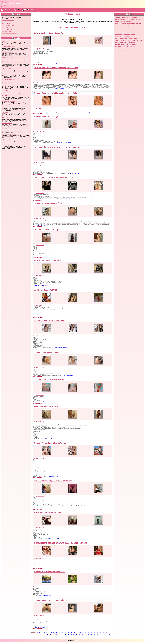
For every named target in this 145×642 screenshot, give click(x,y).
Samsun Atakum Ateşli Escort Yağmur (50, 600)
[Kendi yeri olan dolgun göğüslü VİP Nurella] (47, 488)
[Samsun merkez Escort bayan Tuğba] (47, 451)
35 (47, 634)
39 (59, 634)
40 (62, 634)
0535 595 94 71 (40, 615)
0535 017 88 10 (40, 367)
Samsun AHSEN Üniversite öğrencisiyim (51, 203)
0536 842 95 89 (40, 82)
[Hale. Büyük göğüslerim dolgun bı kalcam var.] (47, 185)
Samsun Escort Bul (15, 4)
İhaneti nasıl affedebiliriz (7, 123)
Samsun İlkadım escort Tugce (47, 230)
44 (74, 634)
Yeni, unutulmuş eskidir (7, 57)
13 (65, 632)
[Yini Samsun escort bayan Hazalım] (47, 387)
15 (71, 632)
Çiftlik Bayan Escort (6, 27)
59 (72, 637)
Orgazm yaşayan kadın (7, 52)
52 (97, 634)
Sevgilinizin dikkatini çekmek (8, 46)
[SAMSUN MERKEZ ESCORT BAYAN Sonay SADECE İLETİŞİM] (47, 551)
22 (91, 632)
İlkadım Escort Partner (6, 31)
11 (59, 632)
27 (106, 632)
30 (32, 634)
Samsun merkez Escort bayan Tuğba (50, 443)
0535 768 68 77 (40, 305)
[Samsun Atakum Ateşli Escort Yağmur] (47, 608)
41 (65, 634)
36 (50, 634)
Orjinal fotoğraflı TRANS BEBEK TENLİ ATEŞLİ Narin (57, 147)
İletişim (18, 9)
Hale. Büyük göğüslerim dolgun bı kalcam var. (54, 178)
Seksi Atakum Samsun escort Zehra (49, 321)
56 (109, 634)
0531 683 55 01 (40, 421)
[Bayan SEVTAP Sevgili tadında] (47, 520)
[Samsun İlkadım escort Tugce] (47, 237)
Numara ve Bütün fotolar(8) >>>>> (64, 142)
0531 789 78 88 (40, 245)
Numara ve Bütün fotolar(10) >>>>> (50, 401)
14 (68, 632)
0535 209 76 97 (40, 108)
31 (35, 634)
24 (97, 632)
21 (88, 632)
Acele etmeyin (5, 112)
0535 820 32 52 (40, 48)
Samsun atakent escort (6, 34)
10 (56, 632)
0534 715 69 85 (40, 131)
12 (62, 632)
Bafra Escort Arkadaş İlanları (7, 23)
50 (91, 634)
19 (83, 632)
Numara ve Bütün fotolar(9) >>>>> (55, 476)
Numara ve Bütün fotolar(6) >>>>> (77, 173)
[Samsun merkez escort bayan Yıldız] (47, 579)
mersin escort (7, 17)
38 (56, 634)
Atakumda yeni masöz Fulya (46, 406)
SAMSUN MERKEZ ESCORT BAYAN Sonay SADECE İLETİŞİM (60, 543)
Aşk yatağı (4, 73)
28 (109, 632)
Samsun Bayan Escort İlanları (8, 20)
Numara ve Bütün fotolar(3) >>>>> (53, 63)
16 (74, 632)
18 (80, 632)
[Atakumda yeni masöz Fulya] (47, 414)
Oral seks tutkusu (5, 84)
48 (85, 634)
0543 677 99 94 (40, 458)
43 (71, 634)
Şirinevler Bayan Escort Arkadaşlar (9, 33)
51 (94, 634)
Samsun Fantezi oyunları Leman (48, 352)
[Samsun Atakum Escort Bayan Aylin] (47, 40)
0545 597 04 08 (40, 162)
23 (94, 632)
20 (85, 632)
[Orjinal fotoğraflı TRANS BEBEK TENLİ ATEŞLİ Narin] (47, 155)
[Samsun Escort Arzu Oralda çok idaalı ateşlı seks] (47, 101)
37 (53, 634)
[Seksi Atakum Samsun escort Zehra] (47, 328)
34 (44, 634)
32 (38, 634)
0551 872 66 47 (40, 218)
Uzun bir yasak (5, 90)
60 (75, 637)
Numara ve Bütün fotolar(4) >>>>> (57, 88)
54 (103, 634)
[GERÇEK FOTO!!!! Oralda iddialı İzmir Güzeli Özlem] (47, 75)
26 (103, 632)
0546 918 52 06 (40, 275)
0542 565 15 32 (40, 558)
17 (77, 632)
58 (69, 637)
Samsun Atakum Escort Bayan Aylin (49, 33)
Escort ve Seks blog (29, 9)
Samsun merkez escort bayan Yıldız (49, 572)
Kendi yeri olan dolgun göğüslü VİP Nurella (53, 481)
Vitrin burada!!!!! (72, 14)
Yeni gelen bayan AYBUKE (45, 290)
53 (100, 634)
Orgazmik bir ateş (5, 106)
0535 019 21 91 (40, 335)
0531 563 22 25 (40, 395)
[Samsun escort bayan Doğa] (47, 124)
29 (112, 632)
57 (112, 634)
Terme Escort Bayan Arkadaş (8, 25)
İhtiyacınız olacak (5, 128)
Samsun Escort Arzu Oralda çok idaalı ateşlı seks (55, 93)
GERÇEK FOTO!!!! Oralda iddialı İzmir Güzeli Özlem (56, 68)
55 (106, 634)
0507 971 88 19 (40, 586)
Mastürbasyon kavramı (6, 68)
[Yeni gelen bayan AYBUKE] (47, 298)
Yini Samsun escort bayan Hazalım (49, 380)
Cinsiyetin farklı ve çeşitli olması (9, 134)
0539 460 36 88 (40, 193)
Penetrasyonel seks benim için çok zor (10, 79)
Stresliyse (4, 41)
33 (41, 634)
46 (79, 634)
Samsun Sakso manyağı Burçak (47, 260)
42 (68, 634)
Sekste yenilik (5, 63)
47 (82, 634)
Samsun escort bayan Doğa (46, 117)
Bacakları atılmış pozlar (7, 144)
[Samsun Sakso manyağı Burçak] (47, 268)
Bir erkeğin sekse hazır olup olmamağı (10, 101)
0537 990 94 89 (40, 496)
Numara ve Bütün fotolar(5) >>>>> (41, 567)
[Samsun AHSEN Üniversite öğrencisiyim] (47, 211)
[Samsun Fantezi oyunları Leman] (47, 360)
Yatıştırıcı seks (5, 117)
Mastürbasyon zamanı (6, 139)
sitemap (76, 640)
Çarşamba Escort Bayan (7, 29)
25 (100, 632)
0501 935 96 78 (40, 527)
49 (88, 634)
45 (77, 634)
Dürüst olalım (5, 95)
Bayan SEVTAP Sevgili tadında (47, 512)
